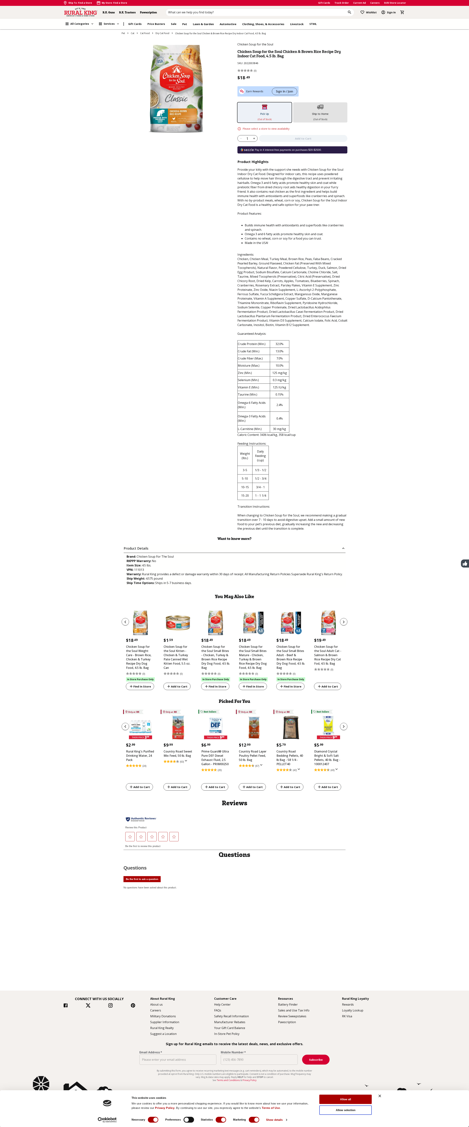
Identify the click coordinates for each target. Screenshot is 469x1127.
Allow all (345, 1099)
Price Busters (156, 24)
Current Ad (359, 2)
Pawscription (148, 12)
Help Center (222, 1004)
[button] (235, 548)
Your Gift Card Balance (229, 1028)
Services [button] (109, 23)
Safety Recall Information (231, 1016)
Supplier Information (164, 1022)
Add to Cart (179, 686)
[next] (343, 621)
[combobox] (260, 12)
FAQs (217, 1010)
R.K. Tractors (127, 12)
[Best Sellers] (215, 728)
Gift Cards (324, 2)
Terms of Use (271, 1107)
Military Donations (163, 1016)
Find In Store (142, 686)
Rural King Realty (162, 1028)
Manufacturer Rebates (229, 1022)
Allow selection (345, 1110)
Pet (184, 24)
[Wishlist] (362, 12)
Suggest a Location (163, 1034)
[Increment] (254, 138)
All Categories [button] (79, 23)
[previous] (125, 621)
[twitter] (88, 1006)
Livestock (297, 24)
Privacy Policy (164, 1107)
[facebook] (65, 1006)
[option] (140, 648)
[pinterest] (133, 1006)
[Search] (349, 12)
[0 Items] (402, 12)
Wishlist (371, 12)
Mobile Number (233, 1052)
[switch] (189, 1120)
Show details (274, 1119)
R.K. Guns (109, 12)
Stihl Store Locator (395, 2)
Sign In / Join (284, 91)
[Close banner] (379, 1096)
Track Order (342, 2)
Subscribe (316, 1059)
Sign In (391, 12)
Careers (375, 2)
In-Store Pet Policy (226, 1034)
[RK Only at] (140, 728)
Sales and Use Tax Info (293, 1010)
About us (156, 1004)
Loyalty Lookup (352, 1010)
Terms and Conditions (228, 1080)
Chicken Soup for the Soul (255, 44)
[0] (402, 12)
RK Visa (347, 1016)
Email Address (150, 1052)
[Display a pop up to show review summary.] (186, 762)
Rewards (348, 1004)
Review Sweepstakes (292, 1016)
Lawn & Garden (203, 24)
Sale (173, 24)
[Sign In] (383, 12)
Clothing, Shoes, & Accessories (263, 24)
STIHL (313, 24)
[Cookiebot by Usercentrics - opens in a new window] (107, 1120)
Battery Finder (288, 1004)
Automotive (228, 24)
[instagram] (110, 1006)
